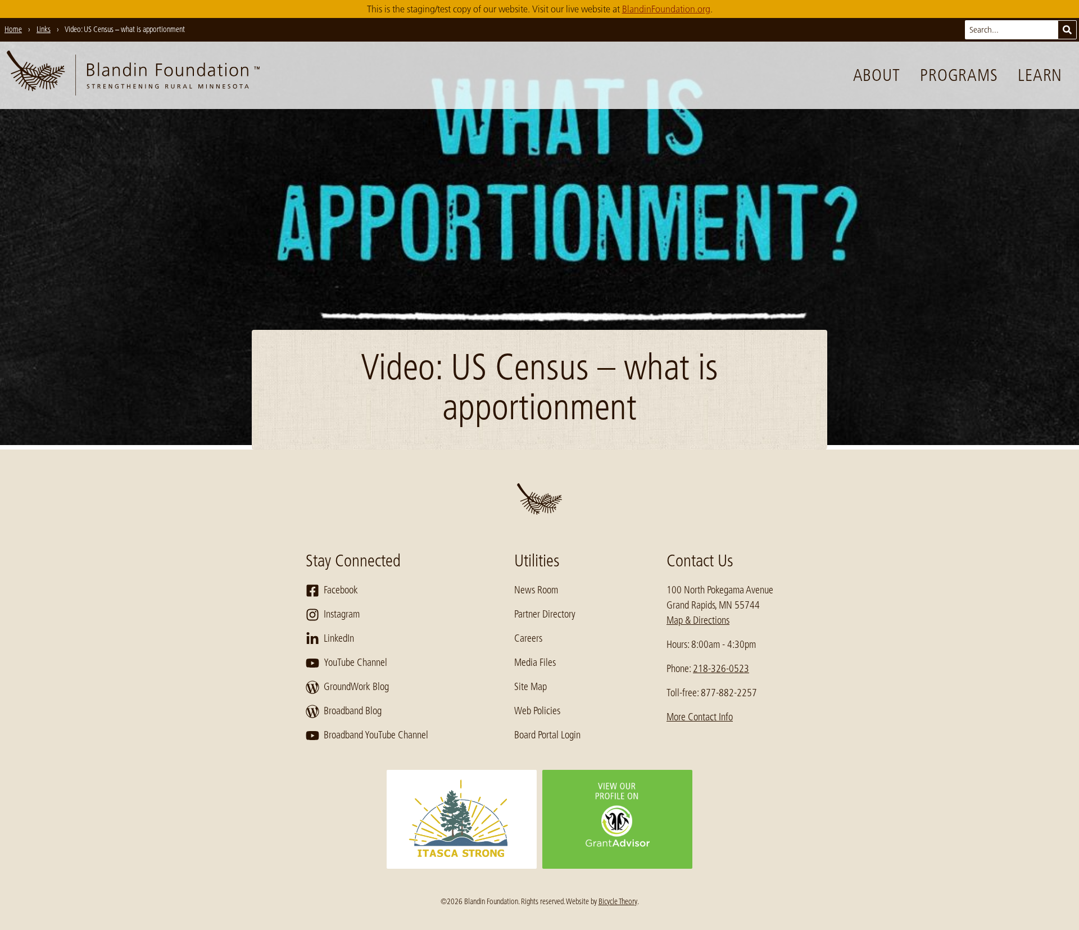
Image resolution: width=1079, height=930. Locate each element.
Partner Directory (544, 614)
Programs (959, 75)
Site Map (530, 687)
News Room (536, 590)
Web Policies (537, 711)
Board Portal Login (547, 735)
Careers (528, 638)
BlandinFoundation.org (666, 9)
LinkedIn (339, 638)
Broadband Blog (353, 711)
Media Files (535, 662)
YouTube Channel (355, 662)
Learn (1040, 75)
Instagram (342, 614)
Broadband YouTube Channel (376, 735)
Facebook (341, 590)
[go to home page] (133, 75)
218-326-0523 (721, 669)
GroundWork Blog (356, 687)
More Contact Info (700, 717)
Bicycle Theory (618, 901)
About (876, 75)
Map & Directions (698, 620)
